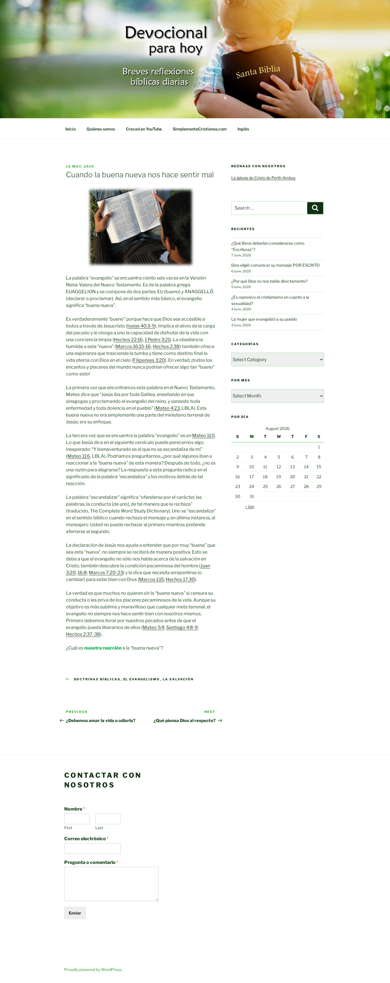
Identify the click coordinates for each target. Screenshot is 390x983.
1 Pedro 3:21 (157, 339)
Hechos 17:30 (180, 579)
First (68, 827)
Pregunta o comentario (91, 862)
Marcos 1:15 (151, 579)
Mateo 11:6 (78, 456)
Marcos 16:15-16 (133, 346)
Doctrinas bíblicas (97, 679)
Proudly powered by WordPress (93, 969)
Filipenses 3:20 (149, 360)
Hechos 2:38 (166, 346)
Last (99, 827)
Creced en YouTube (144, 128)
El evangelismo (141, 679)
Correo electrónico (86, 838)
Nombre (74, 809)
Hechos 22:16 (128, 339)
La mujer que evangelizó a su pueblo (264, 319)
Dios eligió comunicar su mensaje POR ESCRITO (275, 265)
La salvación (178, 679)
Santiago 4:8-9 (182, 627)
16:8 (82, 572)
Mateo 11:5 (203, 435)
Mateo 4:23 (168, 408)
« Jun (249, 506)
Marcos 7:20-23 (106, 572)
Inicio (70, 128)
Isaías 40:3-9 (141, 326)
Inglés (243, 128)
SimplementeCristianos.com (200, 128)
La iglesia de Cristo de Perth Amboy (263, 177)
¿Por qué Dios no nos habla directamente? (269, 281)
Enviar (75, 912)
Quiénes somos (101, 128)
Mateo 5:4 (153, 627)
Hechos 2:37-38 (83, 634)
